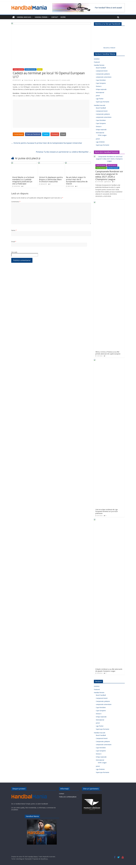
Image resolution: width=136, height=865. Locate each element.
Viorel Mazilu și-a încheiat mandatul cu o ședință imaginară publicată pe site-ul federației (23, 180)
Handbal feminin (41, 17)
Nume (14, 230)
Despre (63, 17)
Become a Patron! (109, 48)
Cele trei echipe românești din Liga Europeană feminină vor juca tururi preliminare (106, 511)
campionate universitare (103, 77)
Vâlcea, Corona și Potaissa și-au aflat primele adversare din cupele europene (107, 353)
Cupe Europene (101, 83)
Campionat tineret (102, 71)
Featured (97, 62)
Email (63, 134)
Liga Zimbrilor (100, 142)
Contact (54, 17)
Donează (54, 134)
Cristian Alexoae (28, 80)
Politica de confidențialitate (67, 797)
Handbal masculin (24, 17)
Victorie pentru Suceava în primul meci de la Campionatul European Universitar (46, 143)
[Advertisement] (51, 114)
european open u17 (55, 80)
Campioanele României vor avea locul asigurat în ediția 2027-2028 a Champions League (109, 175)
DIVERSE (96, 59)
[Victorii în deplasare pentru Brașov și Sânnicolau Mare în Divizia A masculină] (51, 163)
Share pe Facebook (33, 134)
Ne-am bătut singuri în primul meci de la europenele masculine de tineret (77, 180)
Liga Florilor (99, 99)
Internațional (100, 92)
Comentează (18, 134)
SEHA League (102, 135)
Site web (14, 252)
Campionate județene (103, 74)
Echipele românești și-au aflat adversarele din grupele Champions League (108, 670)
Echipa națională (18, 69)
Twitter (46, 134)
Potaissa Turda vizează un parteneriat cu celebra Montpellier (63, 152)
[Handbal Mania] (13, 17)
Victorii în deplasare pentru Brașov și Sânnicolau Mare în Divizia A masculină (51, 179)
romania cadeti (65, 80)
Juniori (40, 69)
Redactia (108, 182)
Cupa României (101, 80)
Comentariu (15, 202)
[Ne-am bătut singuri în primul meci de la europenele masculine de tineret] (78, 163)
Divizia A (98, 86)
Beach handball (101, 68)
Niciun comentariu (41, 80)
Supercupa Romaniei (102, 102)
